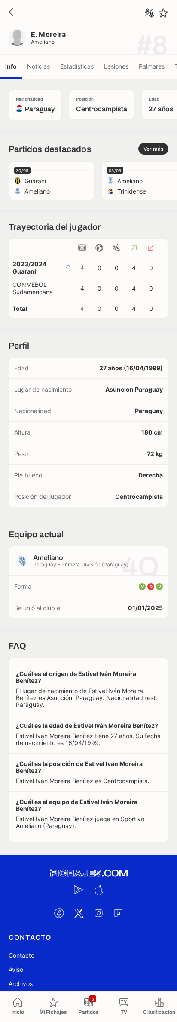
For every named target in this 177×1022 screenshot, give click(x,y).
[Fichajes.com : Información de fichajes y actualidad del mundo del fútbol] (88, 873)
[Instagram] (98, 912)
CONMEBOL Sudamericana (32, 288)
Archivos (21, 983)
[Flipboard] (118, 912)
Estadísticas (77, 66)
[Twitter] (78, 912)
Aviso (16, 969)
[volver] (14, 12)
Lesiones (116, 66)
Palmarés (152, 66)
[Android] (78, 889)
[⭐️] (163, 13)
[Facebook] (58, 912)
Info (11, 66)
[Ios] (98, 889)
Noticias (38, 66)
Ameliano (43, 42)
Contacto (21, 955)
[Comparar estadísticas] (149, 13)
